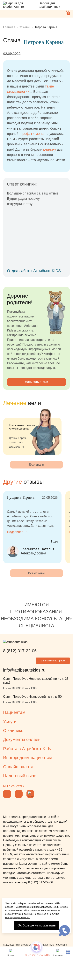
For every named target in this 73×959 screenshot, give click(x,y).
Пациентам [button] (14, 712)
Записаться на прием (53, 660)
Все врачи (36, 464)
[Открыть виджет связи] (64, 930)
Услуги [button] (9, 721)
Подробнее (15, 532)
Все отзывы (36, 573)
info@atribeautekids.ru (24, 670)
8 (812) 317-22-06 (37, 955)
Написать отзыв (36, 382)
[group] (32, 431)
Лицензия (61, 944)
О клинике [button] (13, 730)
